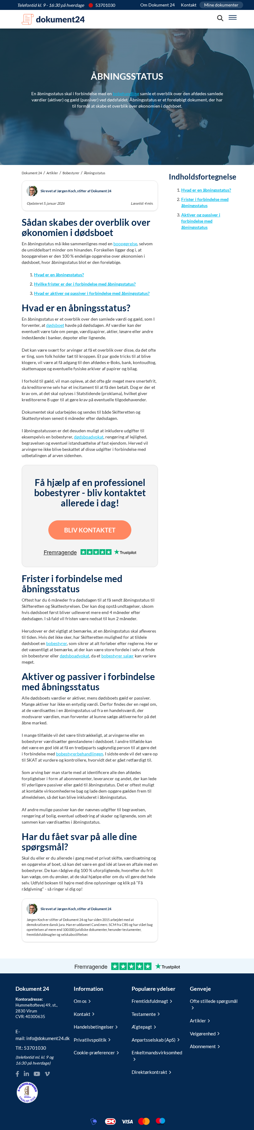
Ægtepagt (142, 1027)
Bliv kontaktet (90, 530)
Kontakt (188, 4)
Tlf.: (30, 1048)
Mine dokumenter (221, 4)
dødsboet (55, 325)
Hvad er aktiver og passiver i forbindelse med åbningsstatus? (92, 293)
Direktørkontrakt (149, 1072)
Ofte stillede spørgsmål (214, 1001)
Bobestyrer (71, 173)
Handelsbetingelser (94, 1027)
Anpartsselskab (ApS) (154, 1040)
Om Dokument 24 (157, 4)
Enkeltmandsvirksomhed (156, 1052)
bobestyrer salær (117, 655)
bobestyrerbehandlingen (79, 753)
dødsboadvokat (88, 436)
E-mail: (39, 1035)
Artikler (52, 173)
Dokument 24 (32, 173)
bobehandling (126, 93)
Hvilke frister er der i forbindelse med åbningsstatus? (85, 284)
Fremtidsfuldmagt (150, 1001)
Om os (80, 1001)
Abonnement (203, 1046)
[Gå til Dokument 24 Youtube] (36, 1074)
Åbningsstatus (94, 173)
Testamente (144, 1014)
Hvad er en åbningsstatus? (59, 274)
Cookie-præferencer (94, 1052)
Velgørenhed (203, 1033)
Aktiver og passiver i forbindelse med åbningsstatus (200, 221)
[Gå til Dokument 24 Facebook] (17, 1074)
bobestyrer (56, 643)
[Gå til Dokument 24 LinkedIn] (26, 1074)
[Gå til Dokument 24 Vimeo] (47, 1074)
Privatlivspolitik (90, 1040)
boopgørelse (125, 243)
